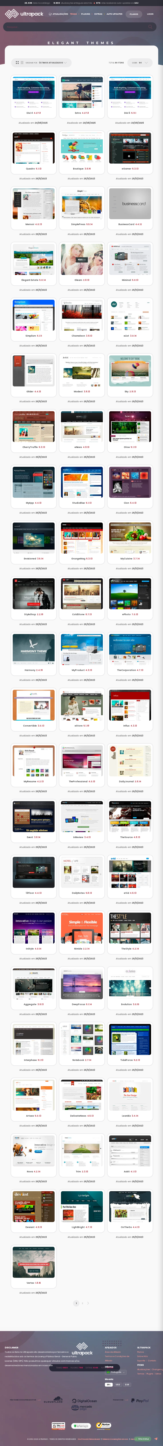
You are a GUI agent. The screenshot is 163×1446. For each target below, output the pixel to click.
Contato (152, 1360)
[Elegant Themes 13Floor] (34, 877)
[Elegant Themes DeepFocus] (82, 988)
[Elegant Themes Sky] (130, 375)
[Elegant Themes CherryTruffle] (34, 431)
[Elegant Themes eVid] (130, 877)
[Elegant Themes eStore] (82, 710)
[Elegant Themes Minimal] (130, 264)
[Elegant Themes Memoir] (34, 208)
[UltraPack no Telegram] (156, 1439)
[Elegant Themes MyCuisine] (130, 542)
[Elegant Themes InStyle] (34, 932)
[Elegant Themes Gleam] (82, 264)
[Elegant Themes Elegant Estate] (34, 264)
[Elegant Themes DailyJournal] (130, 765)
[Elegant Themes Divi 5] (130, 97)
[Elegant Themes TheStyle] (130, 932)
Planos (140, 1352)
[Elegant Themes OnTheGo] (130, 1211)
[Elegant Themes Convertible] (34, 710)
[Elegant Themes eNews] (82, 431)
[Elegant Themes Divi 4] (34, 97)
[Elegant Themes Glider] (34, 375)
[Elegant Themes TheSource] (130, 821)
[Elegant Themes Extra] (82, 97)
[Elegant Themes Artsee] (34, 1099)
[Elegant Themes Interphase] (34, 1044)
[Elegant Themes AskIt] (130, 1155)
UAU (136, 3)
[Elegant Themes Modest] (82, 375)
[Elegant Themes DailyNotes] (82, 877)
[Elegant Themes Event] (34, 821)
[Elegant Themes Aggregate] (34, 988)
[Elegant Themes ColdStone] (82, 598)
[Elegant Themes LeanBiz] (130, 1099)
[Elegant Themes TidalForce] (130, 1044)
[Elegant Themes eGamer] (130, 152)
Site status (143, 1439)
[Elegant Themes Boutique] (82, 152)
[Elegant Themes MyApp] (34, 487)
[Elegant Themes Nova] (34, 1155)
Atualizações (143, 1369)
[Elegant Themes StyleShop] (34, 598)
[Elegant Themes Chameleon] (82, 319)
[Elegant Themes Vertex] (34, 1267)
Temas (140, 1373)
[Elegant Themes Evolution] (130, 988)
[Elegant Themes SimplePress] (82, 208)
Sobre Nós (142, 1356)
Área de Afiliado (113, 1352)
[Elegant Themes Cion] (130, 487)
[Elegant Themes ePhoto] (130, 598)
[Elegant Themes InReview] (82, 821)
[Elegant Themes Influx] (130, 710)
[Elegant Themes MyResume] (34, 765)
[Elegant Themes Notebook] (82, 1044)
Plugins (149, 1373)
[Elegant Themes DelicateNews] (82, 1099)
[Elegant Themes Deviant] (34, 1211)
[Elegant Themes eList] (130, 319)
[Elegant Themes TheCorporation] (130, 654)
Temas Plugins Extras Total (84, 1367)
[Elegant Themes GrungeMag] (82, 542)
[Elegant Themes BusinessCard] (130, 208)
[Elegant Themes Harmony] (34, 654)
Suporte (141, 1360)
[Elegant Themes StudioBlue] (82, 487)
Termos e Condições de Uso (115, 1439)
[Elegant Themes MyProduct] (82, 654)
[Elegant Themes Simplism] (34, 319)
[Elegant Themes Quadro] (34, 152)
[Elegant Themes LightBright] (82, 1211)
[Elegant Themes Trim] (82, 1155)
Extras (158, 1373)
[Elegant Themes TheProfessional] (82, 765)
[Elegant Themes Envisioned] (34, 542)
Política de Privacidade (89, 1439)
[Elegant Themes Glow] (130, 431)
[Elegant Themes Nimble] (82, 932)
